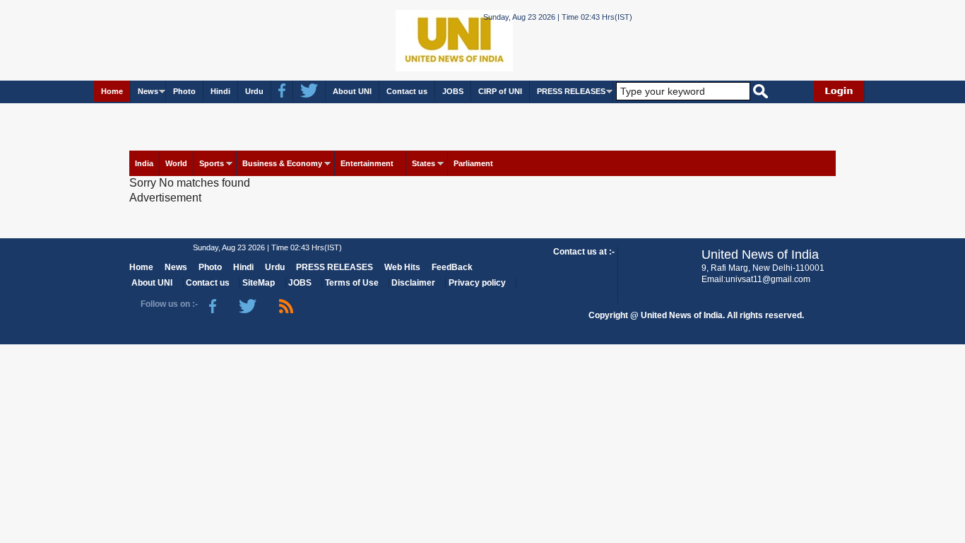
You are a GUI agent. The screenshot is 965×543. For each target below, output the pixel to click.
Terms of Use (352, 283)
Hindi (220, 91)
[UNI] (416, 39)
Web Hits (402, 267)
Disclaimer (413, 283)
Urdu (254, 91)
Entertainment (367, 163)
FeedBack (452, 267)
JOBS (452, 91)
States (423, 163)
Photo (184, 91)
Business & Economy (282, 163)
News (148, 91)
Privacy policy (477, 283)
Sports (211, 163)
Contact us (406, 91)
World (176, 163)
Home (112, 91)
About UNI (352, 91)
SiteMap (258, 283)
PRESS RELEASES (571, 91)
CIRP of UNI (500, 91)
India (144, 163)
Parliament (473, 163)
